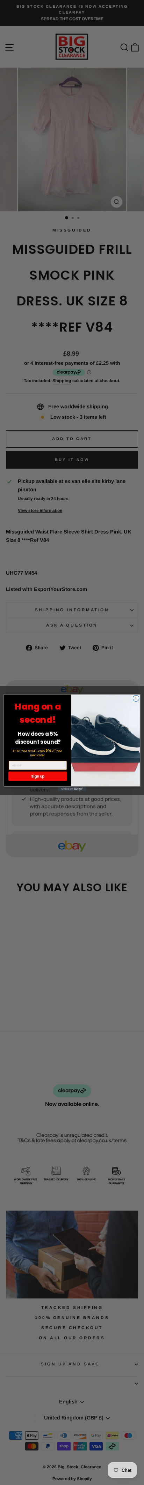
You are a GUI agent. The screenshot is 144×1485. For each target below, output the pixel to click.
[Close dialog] (136, 698)
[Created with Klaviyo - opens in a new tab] (72, 789)
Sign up (38, 776)
